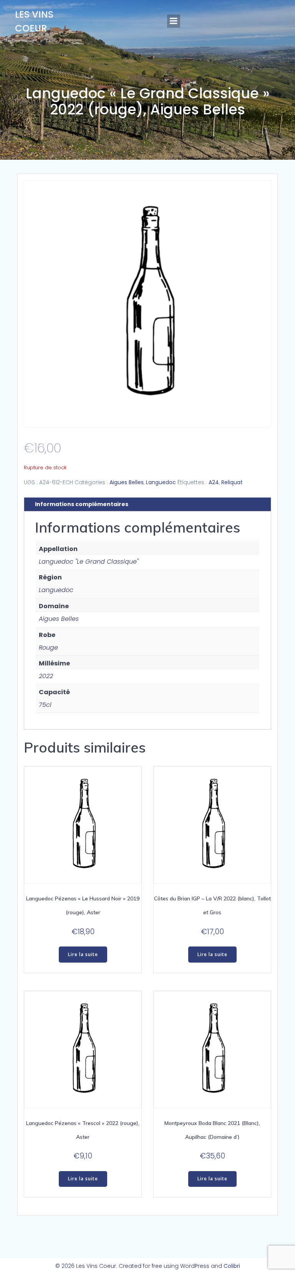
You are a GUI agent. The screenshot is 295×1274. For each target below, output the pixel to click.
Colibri (232, 1266)
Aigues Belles (126, 482)
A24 (214, 482)
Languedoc (161, 482)
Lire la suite (83, 954)
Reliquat (232, 482)
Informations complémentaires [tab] (81, 504)
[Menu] (173, 21)
